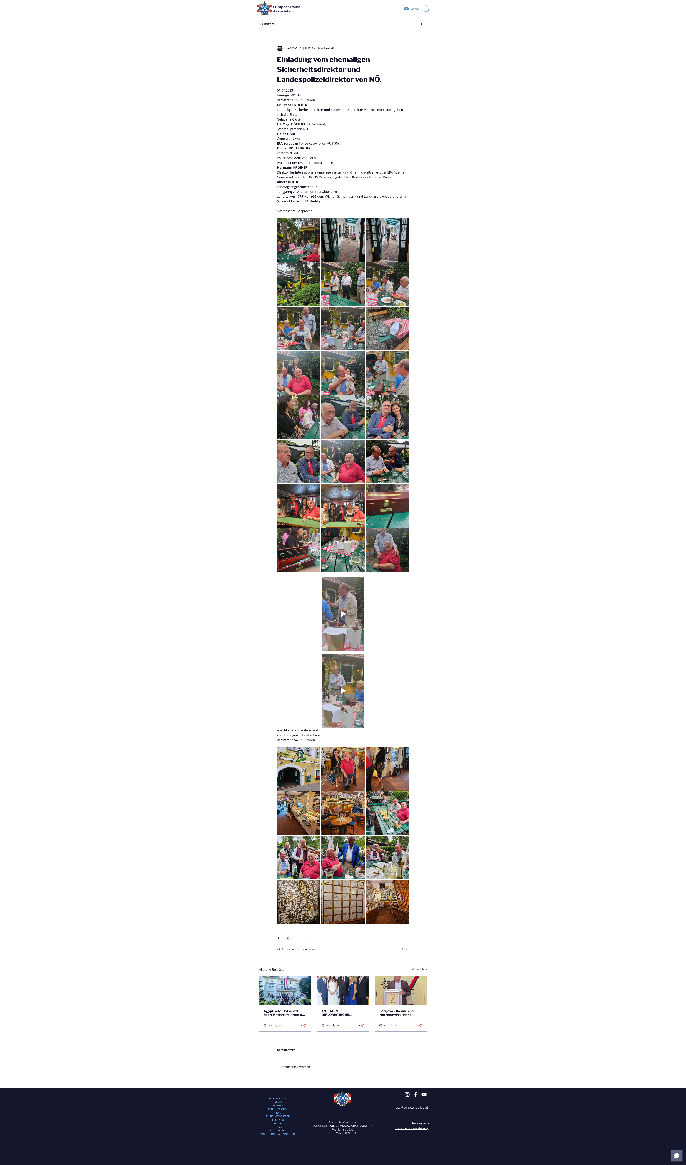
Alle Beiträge (266, 24)
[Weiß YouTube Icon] (424, 1094)
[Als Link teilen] (305, 938)
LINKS (278, 1127)
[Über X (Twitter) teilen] (287, 938)
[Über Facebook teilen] (278, 938)
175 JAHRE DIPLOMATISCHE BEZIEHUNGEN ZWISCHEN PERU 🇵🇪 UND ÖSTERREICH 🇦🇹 (342, 1013)
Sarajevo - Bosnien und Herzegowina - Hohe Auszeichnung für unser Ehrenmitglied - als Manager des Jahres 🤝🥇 (399, 1013)
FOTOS (278, 1123)
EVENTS (278, 1105)
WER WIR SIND (278, 1098)
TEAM (278, 1112)
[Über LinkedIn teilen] (296, 938)
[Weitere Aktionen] (407, 48)
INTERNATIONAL (278, 1109)
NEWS (278, 1102)
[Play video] (343, 614)
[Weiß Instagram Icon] (407, 1094)
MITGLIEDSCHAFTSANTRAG (278, 1134)
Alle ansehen (419, 969)
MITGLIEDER (278, 1130)
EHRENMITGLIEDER (278, 1116)
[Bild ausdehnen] (298, 240)
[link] (426, 8)
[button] (422, 23)
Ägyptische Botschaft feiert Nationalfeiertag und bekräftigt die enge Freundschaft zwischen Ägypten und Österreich (285, 1013)
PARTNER (278, 1119)
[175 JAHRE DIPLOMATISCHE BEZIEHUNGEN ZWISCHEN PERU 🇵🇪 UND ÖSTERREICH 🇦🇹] (343, 990)
